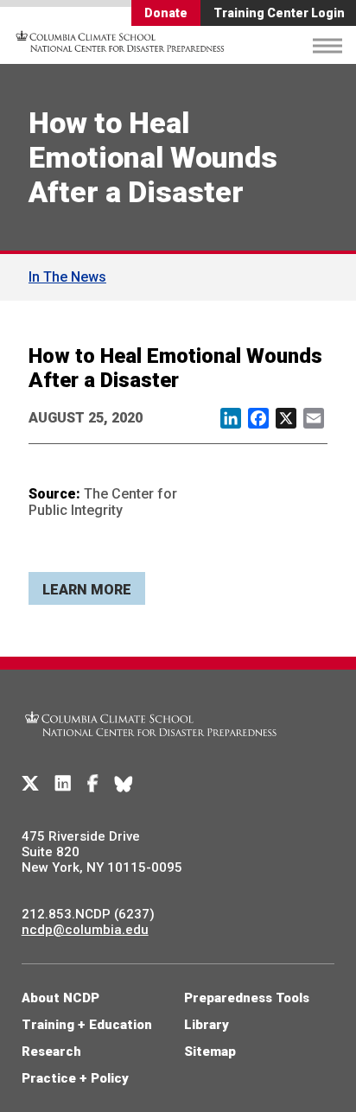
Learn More (86, 589)
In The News (67, 277)
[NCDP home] (151, 746)
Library (206, 1025)
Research (51, 1051)
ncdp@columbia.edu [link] (85, 929)
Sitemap (210, 1051)
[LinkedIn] (63, 783)
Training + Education (87, 1025)
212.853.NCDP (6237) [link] (88, 914)
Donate (166, 13)
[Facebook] (93, 783)
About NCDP (60, 998)
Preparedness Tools (246, 998)
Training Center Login (279, 13)
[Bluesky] (123, 783)
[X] (30, 783)
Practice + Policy (75, 1078)
